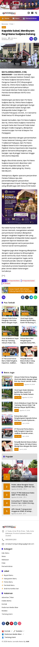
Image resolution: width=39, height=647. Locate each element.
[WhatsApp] (35, 297)
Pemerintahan (7, 566)
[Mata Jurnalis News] (12, 13)
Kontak (4, 604)
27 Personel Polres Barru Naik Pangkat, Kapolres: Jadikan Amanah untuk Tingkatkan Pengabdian (9, 361)
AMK (27, 641)
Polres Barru (8, 582)
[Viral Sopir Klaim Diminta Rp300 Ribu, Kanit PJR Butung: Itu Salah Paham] (28, 311)
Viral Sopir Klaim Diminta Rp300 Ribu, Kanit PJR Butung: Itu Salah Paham (28, 320)
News (5, 334)
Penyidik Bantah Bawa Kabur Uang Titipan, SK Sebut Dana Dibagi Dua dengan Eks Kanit (27, 361)
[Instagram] (19, 623)
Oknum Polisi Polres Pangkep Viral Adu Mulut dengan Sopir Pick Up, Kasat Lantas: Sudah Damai (10, 320)
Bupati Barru (8, 575)
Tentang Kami (7, 614)
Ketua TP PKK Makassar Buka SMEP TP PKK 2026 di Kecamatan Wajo (22, 494)
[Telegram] (31, 297)
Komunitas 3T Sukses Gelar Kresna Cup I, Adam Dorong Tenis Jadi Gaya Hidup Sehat (22, 502)
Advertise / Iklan (8, 597)
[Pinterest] (11, 623)
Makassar (5, 560)
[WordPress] (15, 623)
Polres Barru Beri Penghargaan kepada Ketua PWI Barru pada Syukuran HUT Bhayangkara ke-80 (28, 341)
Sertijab (7, 283)
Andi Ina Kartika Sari (11, 589)
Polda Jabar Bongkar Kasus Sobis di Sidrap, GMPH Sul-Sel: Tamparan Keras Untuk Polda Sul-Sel (23, 486)
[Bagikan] (35, 39)
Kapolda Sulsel (29, 281)
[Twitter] (27, 297)
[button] (28, 13)
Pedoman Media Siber (10, 607)
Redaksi (4, 38)
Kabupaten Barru (10, 579)
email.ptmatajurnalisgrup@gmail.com (19, 544)
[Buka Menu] (32, 13)
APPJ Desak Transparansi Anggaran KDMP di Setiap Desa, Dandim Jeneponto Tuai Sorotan (23, 510)
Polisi (3, 27)
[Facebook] (23, 297)
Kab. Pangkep (7, 314)
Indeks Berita (6, 601)
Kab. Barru (25, 314)
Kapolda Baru (15, 281)
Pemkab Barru (9, 585)
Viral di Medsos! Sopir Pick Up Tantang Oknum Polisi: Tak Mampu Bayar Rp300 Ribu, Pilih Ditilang (10, 341)
